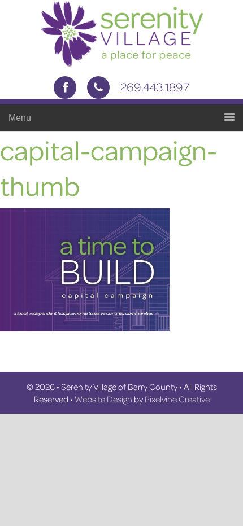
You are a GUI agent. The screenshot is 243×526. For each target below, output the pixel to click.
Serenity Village (121, 34)
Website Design (103, 399)
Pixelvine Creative (177, 399)
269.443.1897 (154, 86)
